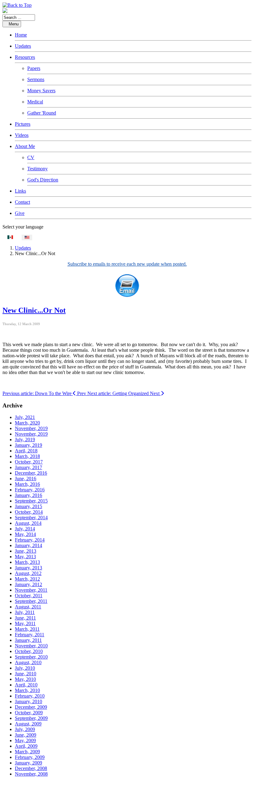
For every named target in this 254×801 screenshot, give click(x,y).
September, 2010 (31, 657)
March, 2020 (27, 422)
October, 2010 (29, 651)
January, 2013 (28, 567)
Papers (33, 68)
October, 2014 (29, 512)
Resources (25, 57)
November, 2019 (31, 428)
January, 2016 (28, 495)
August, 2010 (28, 662)
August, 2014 (28, 523)
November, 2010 (31, 645)
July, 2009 (25, 729)
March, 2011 (27, 629)
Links (20, 191)
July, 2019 (25, 439)
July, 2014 (25, 528)
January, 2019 (28, 445)
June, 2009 (25, 735)
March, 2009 (27, 751)
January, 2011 (28, 640)
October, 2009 (29, 712)
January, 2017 (28, 467)
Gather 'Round (41, 112)
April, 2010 (26, 684)
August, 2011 (28, 606)
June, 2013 (25, 551)
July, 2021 (25, 417)
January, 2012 (28, 584)
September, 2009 (31, 718)
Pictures (22, 124)
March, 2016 (27, 484)
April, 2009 (26, 746)
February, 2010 (30, 696)
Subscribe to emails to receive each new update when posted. (127, 264)
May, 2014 (25, 534)
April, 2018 (26, 450)
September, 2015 (31, 500)
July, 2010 (25, 668)
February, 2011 (29, 634)
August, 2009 (28, 723)
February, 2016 (30, 489)
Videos (21, 135)
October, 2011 (28, 595)
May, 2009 (25, 740)
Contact (22, 202)
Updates (23, 46)
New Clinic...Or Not (34, 310)
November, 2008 (31, 774)
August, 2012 (28, 573)
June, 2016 (25, 478)
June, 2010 (25, 673)
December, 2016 (31, 473)
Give (19, 213)
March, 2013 (27, 562)
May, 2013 (25, 556)
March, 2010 (27, 690)
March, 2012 (27, 578)
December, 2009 (31, 707)
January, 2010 (28, 701)
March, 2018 (27, 456)
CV (30, 157)
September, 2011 (31, 601)
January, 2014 (28, 545)
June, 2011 (25, 617)
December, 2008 (31, 768)
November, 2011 (31, 590)
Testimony (37, 168)
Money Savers (41, 90)
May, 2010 (25, 679)
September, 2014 (31, 517)
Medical (35, 101)
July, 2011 (25, 612)
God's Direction (42, 179)
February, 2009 (30, 757)
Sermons (35, 79)
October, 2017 (29, 461)
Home (21, 34)
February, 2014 (30, 539)
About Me (25, 146)
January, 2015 (28, 506)
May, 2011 (25, 623)
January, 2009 (28, 762)
